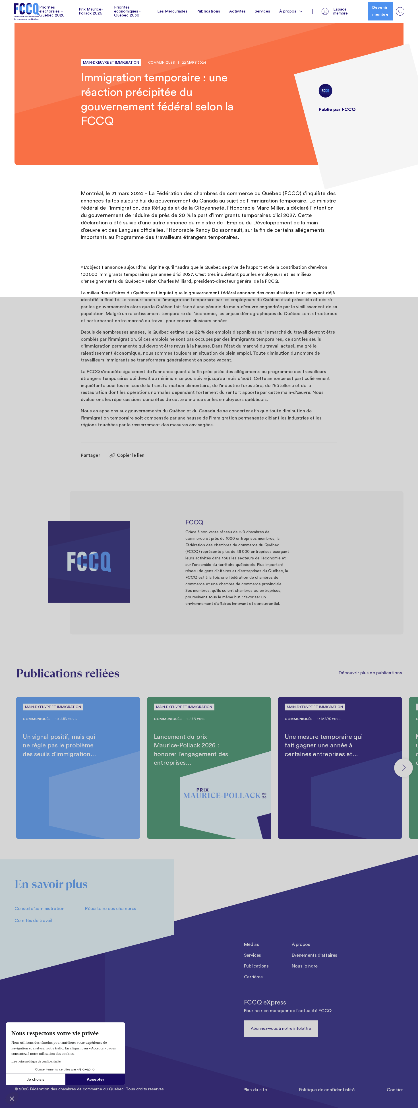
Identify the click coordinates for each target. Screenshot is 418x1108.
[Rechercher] (400, 11)
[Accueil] (26, 11)
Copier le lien (130, 455)
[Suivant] (403, 767)
